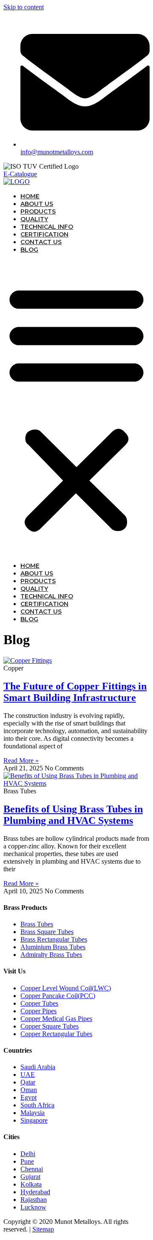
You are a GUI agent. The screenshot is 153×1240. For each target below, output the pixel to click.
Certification (44, 234)
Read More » (21, 760)
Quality (34, 219)
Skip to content (23, 7)
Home (30, 196)
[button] (76, 407)
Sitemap (43, 1229)
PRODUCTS (38, 211)
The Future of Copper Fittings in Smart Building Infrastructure (75, 692)
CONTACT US (41, 242)
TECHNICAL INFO (46, 227)
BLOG (29, 249)
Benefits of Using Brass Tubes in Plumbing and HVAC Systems (73, 814)
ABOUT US (36, 204)
